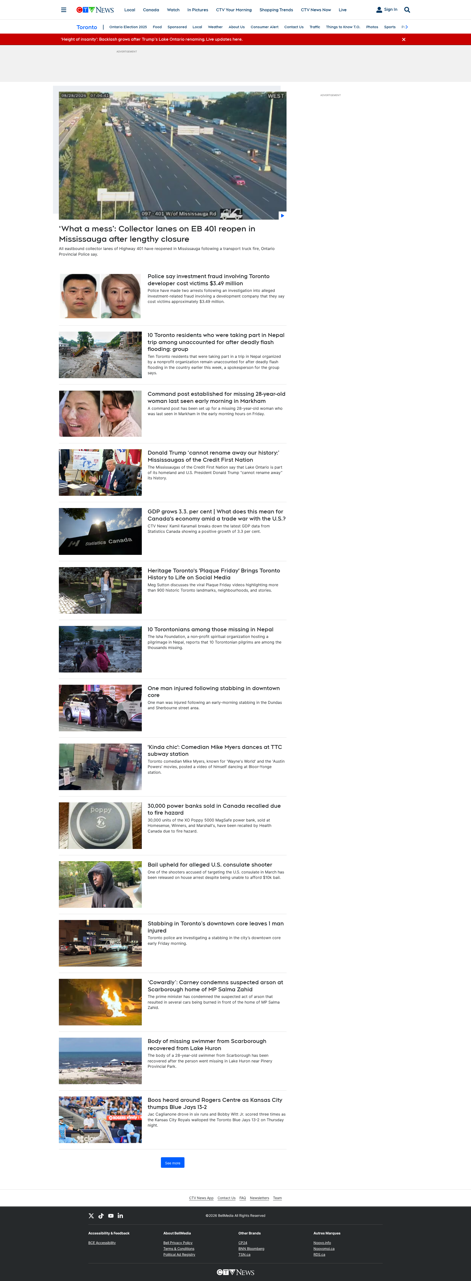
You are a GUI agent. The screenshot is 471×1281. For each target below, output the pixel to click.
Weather (215, 27)
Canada (151, 10)
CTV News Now (316, 10)
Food (157, 27)
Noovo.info (322, 1243)
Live (343, 10)
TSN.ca (244, 1254)
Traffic (315, 27)
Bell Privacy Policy (178, 1243)
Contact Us (294, 27)
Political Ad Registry (179, 1254)
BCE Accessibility (102, 1243)
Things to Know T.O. (343, 27)
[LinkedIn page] (121, 1216)
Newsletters (259, 1198)
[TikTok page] (101, 1216)
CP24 (242, 1243)
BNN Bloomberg (251, 1248)
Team (277, 1198)
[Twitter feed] (91, 1216)
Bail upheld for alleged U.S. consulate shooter (210, 864)
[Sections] (64, 10)
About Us (237, 27)
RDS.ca (319, 1254)
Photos (372, 27)
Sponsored (177, 27)
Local (129, 10)
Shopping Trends (276, 10)
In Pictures (197, 10)
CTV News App (201, 1198)
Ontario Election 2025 (128, 27)
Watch (173, 10)
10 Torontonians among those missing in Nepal (211, 629)
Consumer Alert (264, 27)
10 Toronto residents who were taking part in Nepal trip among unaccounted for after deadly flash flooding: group (216, 342)
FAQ (242, 1198)
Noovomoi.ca (324, 1248)
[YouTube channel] (111, 1216)
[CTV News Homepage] (95, 10)
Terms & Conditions (178, 1248)
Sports (390, 27)
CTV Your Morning (234, 10)
